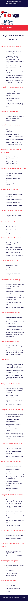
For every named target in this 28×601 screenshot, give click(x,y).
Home (3, 27)
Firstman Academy (14, 597)
